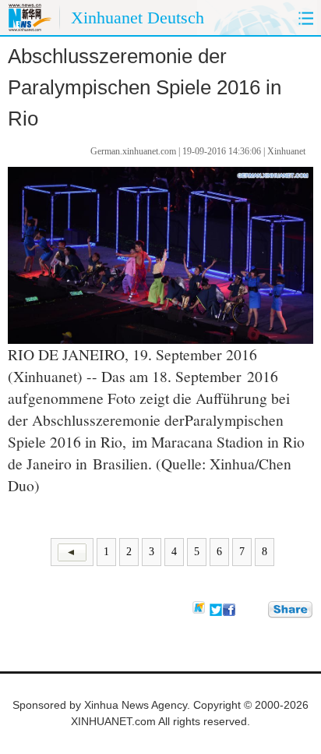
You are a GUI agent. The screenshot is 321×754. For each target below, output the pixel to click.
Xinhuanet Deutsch (137, 17)
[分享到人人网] (257, 608)
